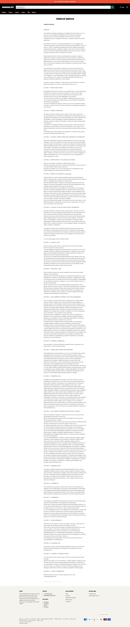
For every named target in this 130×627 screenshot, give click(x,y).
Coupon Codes (40, 620)
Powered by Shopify (23, 623)
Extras (23, 12)
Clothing (4, 12)
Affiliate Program (57, 618)
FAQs (67, 593)
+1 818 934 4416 (48, 593)
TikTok (45, 605)
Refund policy (73, 618)
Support (34, 12)
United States (104, 614)
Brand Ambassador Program (47, 618)
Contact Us (68, 601)
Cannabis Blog (92, 593)
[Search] (112, 7)
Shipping (68, 595)
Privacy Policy (66, 618)
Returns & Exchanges (71, 597)
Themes (11, 12)
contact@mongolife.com (49, 595)
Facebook (46, 602)
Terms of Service (31, 620)
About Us (21, 618)
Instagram (46, 603)
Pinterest (46, 606)
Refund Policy (69, 599)
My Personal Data (23, 620)
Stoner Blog (33, 618)
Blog (29, 12)
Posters (17, 12)
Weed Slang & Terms (94, 595)
